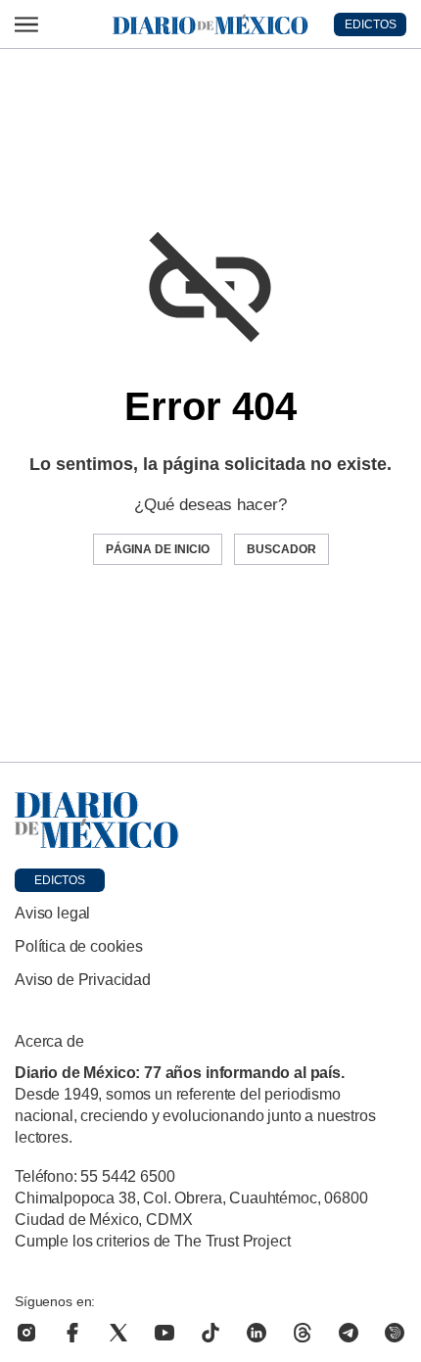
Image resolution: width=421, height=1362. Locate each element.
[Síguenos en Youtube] (164, 1332)
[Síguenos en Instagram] (26, 1332)
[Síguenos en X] (118, 1332)
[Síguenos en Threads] (302, 1332)
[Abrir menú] (26, 24)
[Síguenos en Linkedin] (256, 1332)
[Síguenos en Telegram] (348, 1332)
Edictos (59, 880)
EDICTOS (371, 24)
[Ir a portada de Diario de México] (210, 820)
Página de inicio (158, 549)
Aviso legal (52, 913)
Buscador (281, 549)
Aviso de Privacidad (83, 979)
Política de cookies (79, 946)
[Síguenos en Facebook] (72, 1332)
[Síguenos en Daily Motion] (394, 1332)
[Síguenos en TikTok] (210, 1332)
